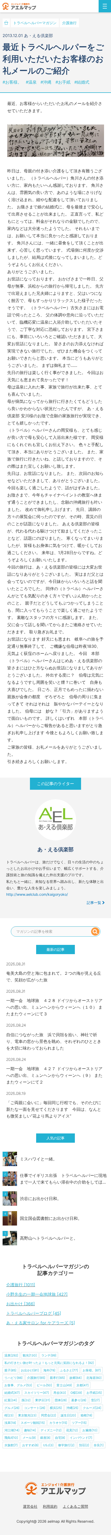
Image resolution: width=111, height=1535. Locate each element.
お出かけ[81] (30, 1370)
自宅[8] (60, 1438)
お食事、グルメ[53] (18, 1385)
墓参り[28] (78, 1400)
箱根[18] (86, 1415)
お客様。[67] (92, 1370)
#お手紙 (64, 82)
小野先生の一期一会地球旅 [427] (37, 1294)
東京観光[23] (27, 1415)
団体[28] (61, 1400)
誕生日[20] (68, 1415)
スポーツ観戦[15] (33, 1423)
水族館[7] (11, 1445)
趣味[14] (30, 1430)
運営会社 (30, 1506)
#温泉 (32, 82)
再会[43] (59, 1393)
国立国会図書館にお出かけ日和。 (51, 1218)
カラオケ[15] (58, 1423)
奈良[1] (99, 1445)
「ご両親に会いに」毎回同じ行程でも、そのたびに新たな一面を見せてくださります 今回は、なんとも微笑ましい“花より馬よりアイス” (53, 1109)
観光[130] (30, 1355)
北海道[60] (93, 1378)
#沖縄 (47, 82)
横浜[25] (56, 1408)
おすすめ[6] (30, 1445)
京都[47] (82, 1385)
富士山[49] (64, 1385)
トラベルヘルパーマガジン (35, 23)
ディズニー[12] (51, 1430)
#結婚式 (81, 82)
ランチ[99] (48, 1355)
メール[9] (29, 1438)
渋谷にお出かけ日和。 (40, 1198)
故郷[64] (75, 1378)
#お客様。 (13, 82)
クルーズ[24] (92, 1408)
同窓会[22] (48, 1415)
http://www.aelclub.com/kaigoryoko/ (37, 894)
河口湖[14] (11, 1430)
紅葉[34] (10, 1400)
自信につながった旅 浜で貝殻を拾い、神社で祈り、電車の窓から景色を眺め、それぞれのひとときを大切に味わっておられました (53, 1041)
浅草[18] (10, 1423)
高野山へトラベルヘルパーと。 (49, 1238)
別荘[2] (84, 1445)
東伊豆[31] (42, 1400)
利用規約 (50, 1506)
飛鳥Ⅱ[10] (11, 1438)
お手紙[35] (94, 1393)
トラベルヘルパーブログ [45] (33, 1313)
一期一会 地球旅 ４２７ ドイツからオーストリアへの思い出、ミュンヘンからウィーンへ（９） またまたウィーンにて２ (54, 1075)
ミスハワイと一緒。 (38, 1158)
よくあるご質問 (75, 1506)
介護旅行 (69, 23)
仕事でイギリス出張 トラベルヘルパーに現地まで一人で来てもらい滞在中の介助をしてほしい (63, 1179)
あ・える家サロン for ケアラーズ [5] (40, 1322)
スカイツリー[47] (36, 1393)
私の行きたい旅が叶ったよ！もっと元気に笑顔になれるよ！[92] (49, 1363)
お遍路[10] (89, 1430)
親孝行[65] (57, 1378)
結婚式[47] (12, 1393)
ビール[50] (44, 1385)
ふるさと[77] (69, 1370)
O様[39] (76, 1393)
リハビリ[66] (13, 1378)
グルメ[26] (11, 1408)
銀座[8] (45, 1438)
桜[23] (8, 1415)
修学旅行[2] (66, 1445)
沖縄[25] (72, 1408)
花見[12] (72, 1430)
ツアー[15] (79, 1423)
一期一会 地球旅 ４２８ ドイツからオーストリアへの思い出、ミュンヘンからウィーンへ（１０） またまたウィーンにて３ (54, 1007)
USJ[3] (48, 1445)
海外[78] (49, 1370)
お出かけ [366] (20, 1303)
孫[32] (25, 1400)
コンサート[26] (34, 1408)
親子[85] (10, 1370)
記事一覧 (94, 902)
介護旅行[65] (36, 1378)
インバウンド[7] (81, 1438)
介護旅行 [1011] (20, 1284)
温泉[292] (11, 1355)
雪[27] (95, 1400)
